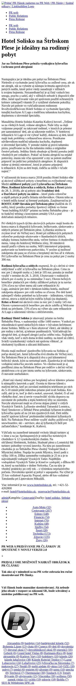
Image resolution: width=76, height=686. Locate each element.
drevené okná (17, 649)
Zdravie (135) (42, 537)
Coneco (44, 646)
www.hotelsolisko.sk (39, 484)
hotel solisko (52, 497)
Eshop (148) (41, 513)
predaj (19, 669)
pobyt (7, 669)
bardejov (32, 643)
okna (56, 666)
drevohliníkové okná (42, 649)
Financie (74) (41, 517)
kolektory (50, 656)
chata (32, 646)
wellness (64, 676)
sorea (59, 669)
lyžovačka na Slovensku (58, 663)
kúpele (66, 656)
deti (56, 646)
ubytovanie (28, 676)
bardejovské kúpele (55, 643)
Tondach (54, 672)
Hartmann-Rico (55, 653)
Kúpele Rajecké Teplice (48, 659)
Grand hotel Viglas (30, 653)
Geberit (10, 653)
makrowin (10, 666)
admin (5, 497)
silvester (46, 669)
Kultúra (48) (41, 523)
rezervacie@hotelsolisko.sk (54, 491)
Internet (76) (41, 520)
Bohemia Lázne (15, 646)
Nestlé (25, 666)
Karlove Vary (30, 656)
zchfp (35, 679)
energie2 (64, 649)
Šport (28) (42, 530)
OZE (69, 666)
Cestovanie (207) (42, 510)
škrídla (62, 679)
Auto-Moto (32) (41, 507)
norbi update (41, 666)
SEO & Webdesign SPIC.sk (17, 682)
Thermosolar (35, 672)
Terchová (16, 672)
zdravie (49, 679)
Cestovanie (28, 497)
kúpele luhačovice (17, 659)
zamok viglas (18, 679)
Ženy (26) (42, 540)
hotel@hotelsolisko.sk (23, 491)
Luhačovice (31, 663)
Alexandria (15, 643)
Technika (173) (42, 533)
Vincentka (47, 676)
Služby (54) (42, 527)
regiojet (32, 669)
